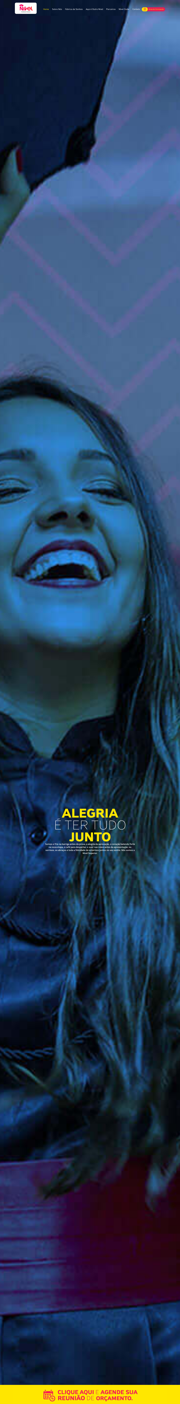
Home (46, 9)
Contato (136, 9)
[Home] (26, 8)
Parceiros (111, 9)
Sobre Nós (57, 9)
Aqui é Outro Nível (94, 9)
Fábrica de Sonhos (74, 9)
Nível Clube (124, 9)
